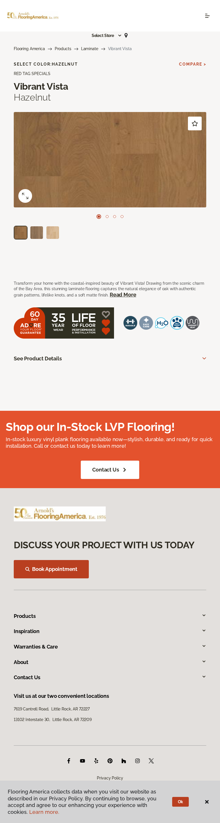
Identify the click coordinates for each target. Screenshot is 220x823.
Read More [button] (123, 295)
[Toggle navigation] (207, 15)
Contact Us (105, 470)
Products (63, 48)
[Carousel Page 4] (122, 216)
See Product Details (38, 358)
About (21, 662)
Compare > (192, 64)
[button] (107, 35)
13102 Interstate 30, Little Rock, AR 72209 (53, 719)
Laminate (89, 48)
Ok (180, 802)
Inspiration (27, 631)
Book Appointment (54, 569)
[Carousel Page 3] (114, 216)
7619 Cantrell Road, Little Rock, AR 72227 (52, 709)
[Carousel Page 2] (107, 216)
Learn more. (44, 812)
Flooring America (29, 48)
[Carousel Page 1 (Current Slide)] (99, 216)
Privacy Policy (110, 778)
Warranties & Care (36, 647)
